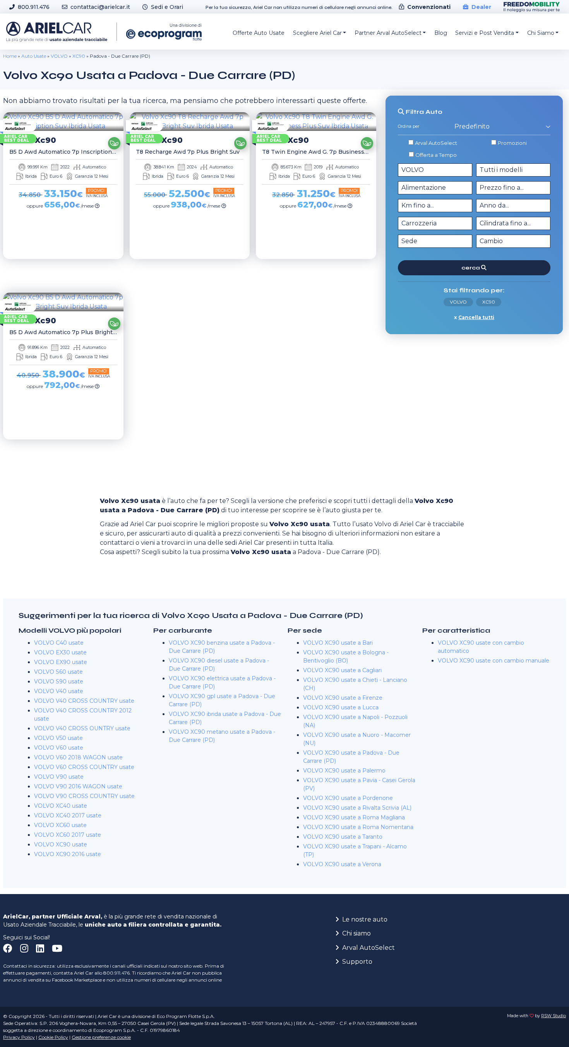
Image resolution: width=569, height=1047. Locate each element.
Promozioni (512, 143)
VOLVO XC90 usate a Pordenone (348, 798)
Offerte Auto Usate (258, 32)
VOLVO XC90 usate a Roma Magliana (354, 817)
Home (10, 56)
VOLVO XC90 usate (60, 844)
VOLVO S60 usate (58, 671)
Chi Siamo (540, 32)
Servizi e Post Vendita (484, 32)
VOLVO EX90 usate (60, 662)
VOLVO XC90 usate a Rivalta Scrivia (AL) (357, 807)
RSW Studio (553, 1015)
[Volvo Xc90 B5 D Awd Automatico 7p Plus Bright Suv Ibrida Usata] (63, 302)
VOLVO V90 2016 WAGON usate (78, 786)
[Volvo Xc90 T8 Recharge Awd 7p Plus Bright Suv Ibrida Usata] (190, 121)
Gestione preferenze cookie (101, 1037)
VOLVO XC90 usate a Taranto (342, 836)
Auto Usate (33, 56)
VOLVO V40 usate (58, 691)
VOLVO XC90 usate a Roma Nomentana (358, 827)
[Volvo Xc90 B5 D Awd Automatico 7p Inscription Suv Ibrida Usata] (63, 121)
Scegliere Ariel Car (317, 32)
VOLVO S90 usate (58, 681)
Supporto (357, 961)
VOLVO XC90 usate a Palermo (344, 770)
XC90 (78, 56)
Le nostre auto (364, 919)
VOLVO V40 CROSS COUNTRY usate (84, 700)
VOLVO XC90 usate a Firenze (342, 697)
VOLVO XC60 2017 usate (67, 834)
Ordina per (408, 126)
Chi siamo (356, 933)
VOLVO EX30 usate (60, 652)
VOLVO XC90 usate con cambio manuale (493, 660)
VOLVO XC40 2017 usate (67, 815)
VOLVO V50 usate (58, 738)
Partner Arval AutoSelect (388, 32)
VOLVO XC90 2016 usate (67, 854)
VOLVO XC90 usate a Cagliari (342, 670)
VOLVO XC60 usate (60, 825)
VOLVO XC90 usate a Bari (338, 642)
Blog (440, 32)
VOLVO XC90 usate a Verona (342, 864)
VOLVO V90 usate (59, 776)
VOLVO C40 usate (59, 642)
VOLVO (59, 56)
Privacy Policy (19, 1037)
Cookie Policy (53, 1037)
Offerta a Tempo (436, 154)
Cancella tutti (476, 317)
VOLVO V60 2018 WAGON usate (78, 757)
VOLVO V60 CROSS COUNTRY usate (84, 767)
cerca (471, 267)
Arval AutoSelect (436, 143)
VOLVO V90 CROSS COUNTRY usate (84, 796)
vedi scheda (61, 269)
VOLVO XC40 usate (60, 805)
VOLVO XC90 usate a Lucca (341, 707)
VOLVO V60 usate (58, 747)
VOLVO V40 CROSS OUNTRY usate (82, 728)
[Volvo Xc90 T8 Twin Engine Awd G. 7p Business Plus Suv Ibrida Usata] (316, 121)
